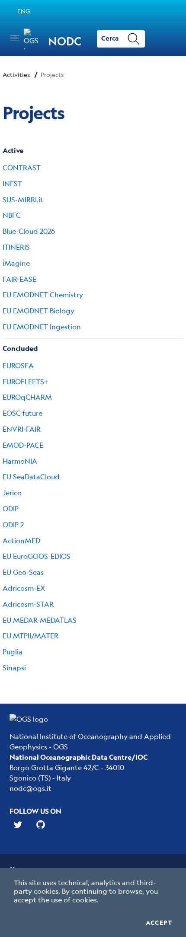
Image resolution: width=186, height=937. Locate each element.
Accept (159, 923)
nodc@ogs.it (30, 788)
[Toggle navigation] (15, 38)
